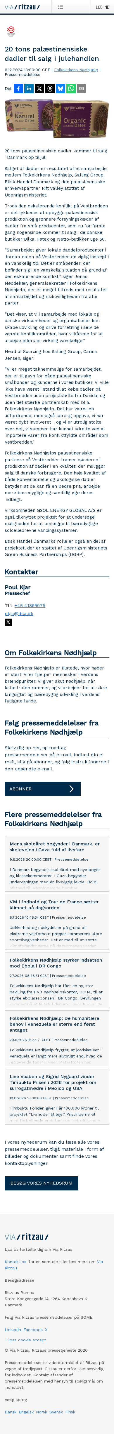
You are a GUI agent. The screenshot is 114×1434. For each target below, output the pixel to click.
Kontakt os (15, 1261)
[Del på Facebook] (18, 89)
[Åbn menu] (61, 7)
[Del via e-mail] (81, 89)
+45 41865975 (30, 605)
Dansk (10, 1412)
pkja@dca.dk (19, 613)
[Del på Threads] (50, 89)
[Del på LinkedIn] (29, 89)
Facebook (33, 1329)
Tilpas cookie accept (25, 1340)
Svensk (56, 1412)
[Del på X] (39, 89)
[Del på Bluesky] (60, 89)
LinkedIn (13, 1329)
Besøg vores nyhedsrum (41, 1183)
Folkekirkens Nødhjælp (76, 69)
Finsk (70, 1412)
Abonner (20, 789)
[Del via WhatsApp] (71, 89)
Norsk (41, 1412)
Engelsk (26, 1412)
